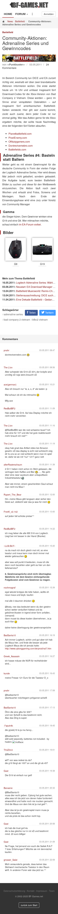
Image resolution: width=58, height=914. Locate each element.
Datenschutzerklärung (14, 890)
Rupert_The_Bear (12, 494)
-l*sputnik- (8, 725)
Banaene (8, 787)
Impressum (41, 890)
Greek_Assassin (12, 656)
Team (52, 890)
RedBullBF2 (9, 408)
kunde (7, 673)
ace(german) (10, 384)
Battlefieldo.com (17, 149)
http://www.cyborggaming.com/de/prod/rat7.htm (28, 648)
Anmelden (49, 14)
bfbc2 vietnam (40, 319)
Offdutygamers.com (19, 141)
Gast (6, 770)
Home (8, 14)
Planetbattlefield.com (20, 133)
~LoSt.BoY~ (9, 545)
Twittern (49, 312)
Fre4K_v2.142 (11, 511)
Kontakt (30, 890)
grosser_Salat (10, 859)
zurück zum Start (29, 905)
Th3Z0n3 (8, 749)
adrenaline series (13, 314)
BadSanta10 (10, 635)
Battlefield (20, 21)
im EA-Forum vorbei (30, 224)
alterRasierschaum (13, 464)
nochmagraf (9, 587)
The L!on (8, 367)
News (10, 21)
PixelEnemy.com (18, 137)
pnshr (6, 350)
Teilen (32, 312)
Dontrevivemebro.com (21, 145)
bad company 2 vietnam (17, 319)
